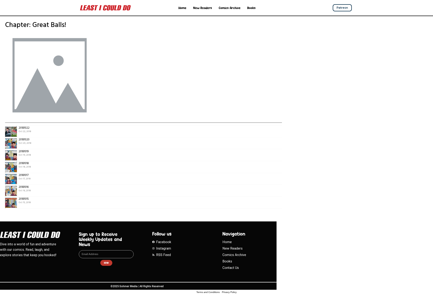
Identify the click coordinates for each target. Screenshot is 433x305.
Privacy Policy (229, 292)
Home (182, 8)
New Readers (202, 8)
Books (251, 8)
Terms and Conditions (208, 292)
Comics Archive (230, 8)
